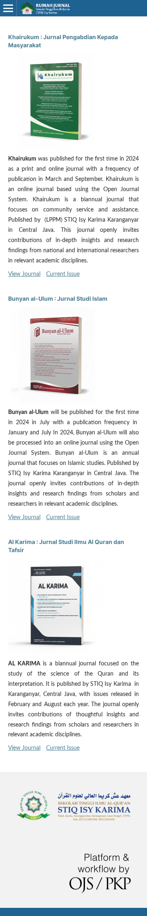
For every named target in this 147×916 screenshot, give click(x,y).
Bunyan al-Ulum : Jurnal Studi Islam (57, 298)
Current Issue (63, 274)
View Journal (24, 274)
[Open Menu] (8, 8)
